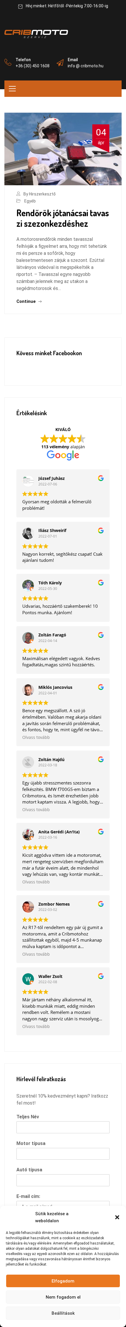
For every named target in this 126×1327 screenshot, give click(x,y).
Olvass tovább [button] (36, 737)
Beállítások (63, 1313)
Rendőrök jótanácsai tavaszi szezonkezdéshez (62, 218)
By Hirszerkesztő (39, 194)
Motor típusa (30, 1143)
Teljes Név (27, 1117)
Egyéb (30, 201)
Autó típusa (29, 1170)
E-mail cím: (28, 1196)
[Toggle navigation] (12, 88)
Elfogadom (63, 1281)
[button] (117, 1217)
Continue (26, 301)
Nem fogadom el (63, 1297)
